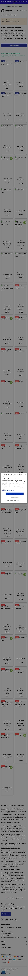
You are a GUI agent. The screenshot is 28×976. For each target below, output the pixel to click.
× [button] (25, 474)
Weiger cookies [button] (14, 497)
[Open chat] (3, 972)
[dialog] (14, 488)
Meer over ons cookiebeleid (8, 490)
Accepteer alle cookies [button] (14, 494)
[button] (14, 501)
